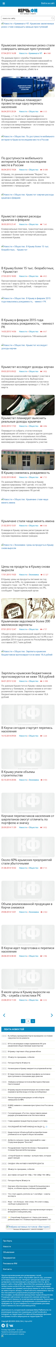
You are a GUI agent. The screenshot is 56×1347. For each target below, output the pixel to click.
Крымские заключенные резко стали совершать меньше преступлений (28, 47)
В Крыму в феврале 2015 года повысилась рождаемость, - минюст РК (27, 323)
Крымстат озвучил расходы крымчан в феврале (21, 218)
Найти (52, 18)
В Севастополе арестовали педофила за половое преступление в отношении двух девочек (26, 1075)
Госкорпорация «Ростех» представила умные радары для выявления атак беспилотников (24, 1114)
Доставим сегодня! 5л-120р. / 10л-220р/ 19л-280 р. (26, 1175)
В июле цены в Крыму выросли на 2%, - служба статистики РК (25, 993)
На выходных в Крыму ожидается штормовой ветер (27, 1068)
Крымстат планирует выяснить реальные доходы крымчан (23, 419)
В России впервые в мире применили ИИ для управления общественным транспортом (24, 1045)
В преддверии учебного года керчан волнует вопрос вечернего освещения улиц (27, 1211)
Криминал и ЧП (35, 53)
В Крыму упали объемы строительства (18, 773)
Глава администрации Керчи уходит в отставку (24, 1121)
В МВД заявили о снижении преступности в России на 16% (27, 1106)
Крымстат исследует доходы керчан (27, 367)
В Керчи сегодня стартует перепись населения (26, 729)
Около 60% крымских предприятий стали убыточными (26, 861)
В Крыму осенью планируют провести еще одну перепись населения (22, 103)
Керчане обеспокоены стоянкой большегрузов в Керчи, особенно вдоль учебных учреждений (26, 1187)
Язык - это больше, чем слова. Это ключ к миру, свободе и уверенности (25, 1203)
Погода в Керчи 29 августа (16, 1063)
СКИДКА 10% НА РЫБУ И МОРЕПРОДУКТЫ (23, 1163)
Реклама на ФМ (10, 1263)
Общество (33, 111)
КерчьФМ (28, 1321)
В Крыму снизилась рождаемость (25, 473)
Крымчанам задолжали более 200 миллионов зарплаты (25, 623)
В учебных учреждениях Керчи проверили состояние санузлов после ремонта (27, 1037)
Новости (23, 53)
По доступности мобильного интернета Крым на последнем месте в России (23, 161)
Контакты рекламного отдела (12, 1334)
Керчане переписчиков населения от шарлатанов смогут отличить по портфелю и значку (27, 819)
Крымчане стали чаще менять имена (27, 521)
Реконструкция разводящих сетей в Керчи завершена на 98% (23, 1099)
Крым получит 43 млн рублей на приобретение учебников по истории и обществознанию (24, 1133)
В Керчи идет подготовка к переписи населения (27, 949)
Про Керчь (7, 1241)
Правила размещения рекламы (13, 1332)
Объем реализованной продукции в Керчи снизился (26, 905)
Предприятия (9, 1258)
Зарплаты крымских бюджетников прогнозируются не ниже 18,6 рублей (27, 674)
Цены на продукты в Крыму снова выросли (25, 568)
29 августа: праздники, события (18, 1057)
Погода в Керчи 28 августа (16, 1180)
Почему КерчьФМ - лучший (12, 1330)
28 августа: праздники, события (18, 1169)
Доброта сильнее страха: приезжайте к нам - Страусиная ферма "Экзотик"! (24, 1141)
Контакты (7, 1269)
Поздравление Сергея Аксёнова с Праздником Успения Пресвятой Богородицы (25, 1149)
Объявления (8, 1252)
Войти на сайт (48, 3)
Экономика (34, 575)
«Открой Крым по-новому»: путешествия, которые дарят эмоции (26, 1157)
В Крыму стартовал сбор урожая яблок (21, 1051)
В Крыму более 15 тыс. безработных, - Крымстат (27, 270)
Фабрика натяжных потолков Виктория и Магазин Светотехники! (25, 1083)
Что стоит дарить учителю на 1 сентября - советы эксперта (26, 1195)
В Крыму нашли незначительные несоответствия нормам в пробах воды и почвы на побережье (25, 1091)
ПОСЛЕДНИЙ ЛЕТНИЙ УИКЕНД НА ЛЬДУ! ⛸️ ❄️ (25, 1127)
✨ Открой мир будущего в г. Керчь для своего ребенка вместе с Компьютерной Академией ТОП (26, 1218)
